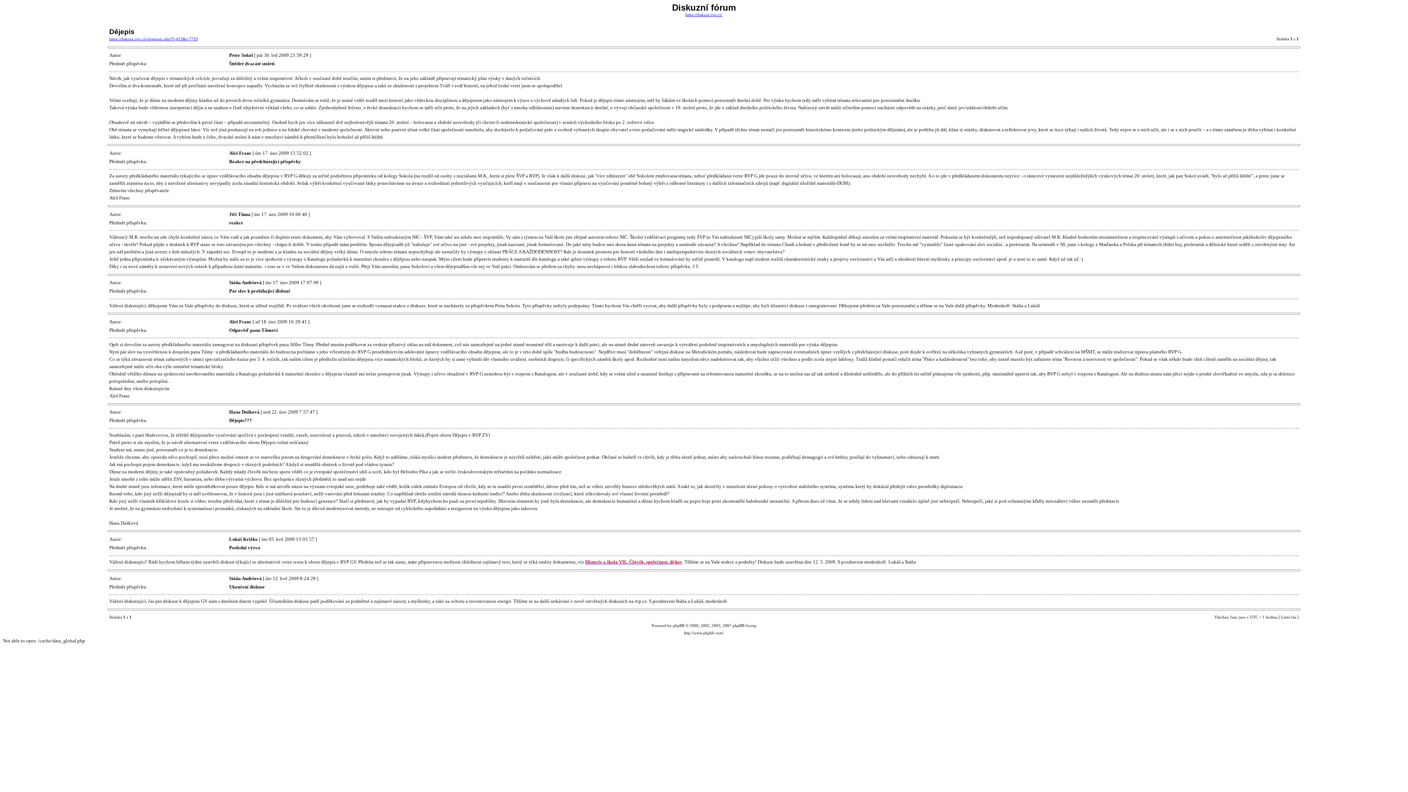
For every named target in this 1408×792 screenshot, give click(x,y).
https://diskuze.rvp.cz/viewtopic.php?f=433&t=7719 (153, 39)
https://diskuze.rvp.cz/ (703, 15)
